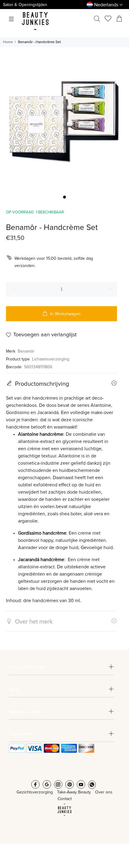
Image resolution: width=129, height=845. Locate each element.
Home (8, 42)
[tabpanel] (64, 127)
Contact (65, 799)
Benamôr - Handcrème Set (39, 42)
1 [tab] (64, 197)
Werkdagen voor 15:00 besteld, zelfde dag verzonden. (53, 262)
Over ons (103, 792)
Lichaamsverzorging (50, 359)
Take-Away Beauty (74, 792)
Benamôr (26, 351)
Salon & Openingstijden (25, 5)
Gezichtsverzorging (34, 792)
